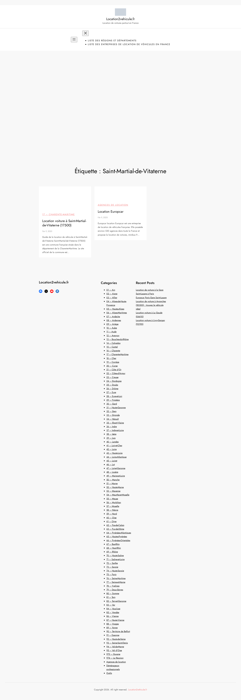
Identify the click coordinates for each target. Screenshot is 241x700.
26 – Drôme (112, 388)
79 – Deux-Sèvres (114, 589)
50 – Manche (113, 479)
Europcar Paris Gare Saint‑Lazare (151, 297)
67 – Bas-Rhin (113, 544)
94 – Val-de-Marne (115, 646)
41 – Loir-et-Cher (114, 445)
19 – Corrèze (112, 362)
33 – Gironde (113, 415)
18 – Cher (111, 358)
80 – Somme (112, 593)
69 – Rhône (112, 551)
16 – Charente (113, 350)
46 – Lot (110, 464)
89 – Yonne (112, 627)
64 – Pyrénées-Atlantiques (118, 532)
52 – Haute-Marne (115, 487)
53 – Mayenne (113, 491)
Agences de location (113, 205)
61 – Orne (111, 521)
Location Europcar (110, 211)
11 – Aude (111, 331)
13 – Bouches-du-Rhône (117, 339)
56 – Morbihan (113, 502)
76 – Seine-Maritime (116, 578)
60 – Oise (111, 517)
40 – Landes (112, 441)
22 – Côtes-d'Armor (115, 373)
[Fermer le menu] (85, 33)
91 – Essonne (112, 635)
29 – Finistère (113, 400)
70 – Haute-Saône (115, 555)
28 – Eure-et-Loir (114, 396)
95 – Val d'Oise (114, 650)
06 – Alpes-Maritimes (116, 312)
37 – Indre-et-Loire (115, 430)
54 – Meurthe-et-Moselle (117, 494)
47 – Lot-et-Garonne (115, 468)
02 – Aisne (111, 293)
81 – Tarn (110, 597)
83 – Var (110, 604)
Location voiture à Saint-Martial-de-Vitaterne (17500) (64, 223)
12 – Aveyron (112, 335)
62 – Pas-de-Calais (115, 525)
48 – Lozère (112, 472)
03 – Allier (111, 297)
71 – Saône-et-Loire (115, 559)
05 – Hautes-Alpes (115, 309)
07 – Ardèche (113, 316)
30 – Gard (111, 403)
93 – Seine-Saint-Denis (117, 642)
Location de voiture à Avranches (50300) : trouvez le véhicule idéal (151, 305)
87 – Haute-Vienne (115, 620)
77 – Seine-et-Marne (115, 582)
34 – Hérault (112, 419)
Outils (109, 673)
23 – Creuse (112, 377)
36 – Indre (111, 426)
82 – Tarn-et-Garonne (116, 601)
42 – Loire (111, 449)
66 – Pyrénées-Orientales (118, 540)
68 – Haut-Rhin (113, 548)
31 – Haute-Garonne (116, 407)
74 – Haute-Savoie (115, 570)
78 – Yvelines (112, 586)
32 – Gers (111, 411)
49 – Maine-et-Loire (115, 475)
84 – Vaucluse (113, 608)
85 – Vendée (112, 612)
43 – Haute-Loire (114, 453)
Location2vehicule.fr (120, 18)
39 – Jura (110, 438)
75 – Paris (111, 574)
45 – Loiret (111, 460)
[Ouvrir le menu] (74, 39)
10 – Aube (111, 327)
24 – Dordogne (113, 381)
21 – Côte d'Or (113, 369)
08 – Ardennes (113, 320)
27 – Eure (111, 392)
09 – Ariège (112, 324)
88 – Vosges (112, 623)
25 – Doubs (112, 384)
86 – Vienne (112, 616)
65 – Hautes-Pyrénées (116, 536)
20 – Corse (112, 365)
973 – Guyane (113, 654)
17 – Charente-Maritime (58, 214)
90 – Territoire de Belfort (118, 631)
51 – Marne (112, 483)
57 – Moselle (112, 506)
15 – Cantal (112, 346)
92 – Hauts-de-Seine (116, 639)
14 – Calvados (113, 343)
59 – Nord (111, 513)
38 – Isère (111, 434)
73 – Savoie (112, 567)
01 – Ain (110, 290)
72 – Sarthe (112, 563)
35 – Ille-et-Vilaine (115, 422)
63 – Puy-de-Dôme (115, 529)
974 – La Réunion (114, 658)
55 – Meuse (112, 498)
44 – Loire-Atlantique (116, 457)
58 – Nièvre (112, 510)
